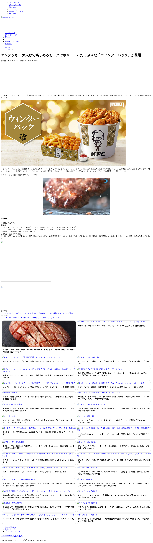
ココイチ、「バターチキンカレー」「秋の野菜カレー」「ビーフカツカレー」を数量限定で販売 (39, 387)
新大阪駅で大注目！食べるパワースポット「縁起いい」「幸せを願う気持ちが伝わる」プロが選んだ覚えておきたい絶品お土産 (39, 410)
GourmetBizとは (10, 527)
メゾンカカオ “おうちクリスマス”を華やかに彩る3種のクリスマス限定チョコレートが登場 (39, 313)
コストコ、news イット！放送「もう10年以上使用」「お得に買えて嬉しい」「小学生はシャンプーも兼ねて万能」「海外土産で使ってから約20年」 (113, 485)
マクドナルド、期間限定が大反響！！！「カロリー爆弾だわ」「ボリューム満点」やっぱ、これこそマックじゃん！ (114, 508)
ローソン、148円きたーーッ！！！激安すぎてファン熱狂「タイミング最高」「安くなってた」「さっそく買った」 (113, 421)
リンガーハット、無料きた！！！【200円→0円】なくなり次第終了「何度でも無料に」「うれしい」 (114, 362)
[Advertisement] (39, 25)
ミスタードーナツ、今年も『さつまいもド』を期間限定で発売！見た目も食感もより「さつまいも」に (39, 461)
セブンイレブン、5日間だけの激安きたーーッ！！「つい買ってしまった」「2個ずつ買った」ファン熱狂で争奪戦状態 (39, 447)
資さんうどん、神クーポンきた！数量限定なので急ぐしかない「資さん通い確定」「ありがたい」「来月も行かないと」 (113, 496)
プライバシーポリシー (13, 531)
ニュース (12, 9)
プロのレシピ (14, 3)
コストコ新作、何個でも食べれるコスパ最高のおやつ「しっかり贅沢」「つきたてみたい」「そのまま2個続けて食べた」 (114, 410)
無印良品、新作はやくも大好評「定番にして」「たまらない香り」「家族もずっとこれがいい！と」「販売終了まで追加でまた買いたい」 (114, 374)
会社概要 (12, 13)
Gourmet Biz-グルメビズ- (12, 536)
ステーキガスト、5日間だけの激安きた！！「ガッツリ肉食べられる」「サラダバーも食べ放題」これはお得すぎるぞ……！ (37, 421)
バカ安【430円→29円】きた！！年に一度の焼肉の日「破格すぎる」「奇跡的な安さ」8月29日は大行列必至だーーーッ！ (39, 351)
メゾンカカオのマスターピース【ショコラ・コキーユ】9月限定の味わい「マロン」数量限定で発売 (113, 435)
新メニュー (13, 7)
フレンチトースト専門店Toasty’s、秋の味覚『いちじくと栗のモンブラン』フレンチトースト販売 (38, 433)
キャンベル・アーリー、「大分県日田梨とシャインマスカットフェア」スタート (33, 361)
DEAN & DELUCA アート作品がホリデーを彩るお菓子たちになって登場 (32, 317)
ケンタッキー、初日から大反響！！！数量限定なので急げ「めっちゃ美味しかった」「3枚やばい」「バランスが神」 (113, 520)
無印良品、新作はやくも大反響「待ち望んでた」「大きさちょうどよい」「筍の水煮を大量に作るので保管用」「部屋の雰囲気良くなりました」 (39, 496)
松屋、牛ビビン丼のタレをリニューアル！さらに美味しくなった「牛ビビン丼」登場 (34, 472)
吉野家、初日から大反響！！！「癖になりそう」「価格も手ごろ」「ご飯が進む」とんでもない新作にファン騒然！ (39, 398)
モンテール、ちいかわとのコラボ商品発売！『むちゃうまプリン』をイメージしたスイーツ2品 (38, 519)
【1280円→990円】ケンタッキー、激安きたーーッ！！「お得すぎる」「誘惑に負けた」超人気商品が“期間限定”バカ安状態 (113, 473)
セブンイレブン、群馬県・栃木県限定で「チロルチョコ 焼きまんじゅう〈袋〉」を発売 (110, 387)
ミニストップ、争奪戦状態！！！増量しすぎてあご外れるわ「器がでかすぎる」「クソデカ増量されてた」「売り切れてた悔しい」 (39, 508)
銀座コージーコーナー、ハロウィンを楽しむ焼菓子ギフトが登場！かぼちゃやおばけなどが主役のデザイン (39, 376)
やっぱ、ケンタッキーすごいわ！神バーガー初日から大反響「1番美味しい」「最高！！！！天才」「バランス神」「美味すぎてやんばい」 (113, 398)
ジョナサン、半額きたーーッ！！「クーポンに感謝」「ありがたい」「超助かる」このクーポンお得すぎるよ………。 (114, 447)
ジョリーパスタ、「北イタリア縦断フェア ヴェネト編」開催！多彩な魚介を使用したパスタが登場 (114, 461)
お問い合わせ (10, 529)
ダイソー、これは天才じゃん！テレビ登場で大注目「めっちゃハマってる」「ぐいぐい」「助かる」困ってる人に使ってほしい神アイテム (39, 485)
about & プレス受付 (16, 11)
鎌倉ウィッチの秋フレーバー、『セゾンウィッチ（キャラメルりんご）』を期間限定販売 (111, 326)
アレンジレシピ (15, 5)
